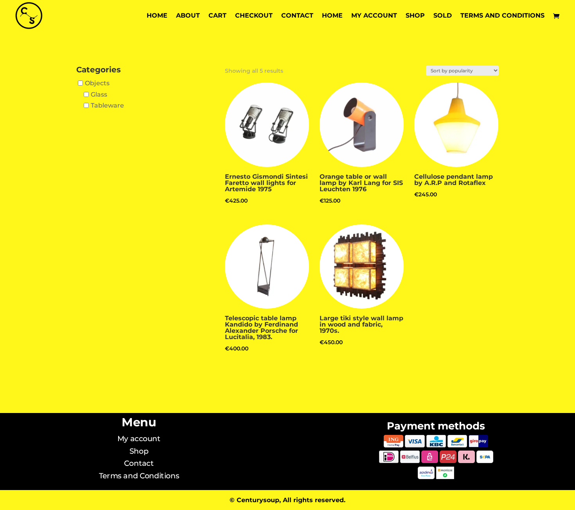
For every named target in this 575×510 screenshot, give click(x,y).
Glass (99, 94)
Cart (217, 16)
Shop (415, 16)
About (188, 16)
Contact (297, 16)
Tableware (107, 105)
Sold (442, 16)
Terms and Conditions (502, 16)
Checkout (254, 16)
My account (374, 16)
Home (157, 16)
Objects (97, 83)
